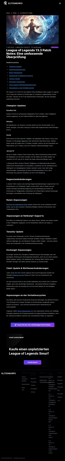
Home (8, 13)
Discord (33, 378)
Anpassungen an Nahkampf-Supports (21, 76)
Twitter (33, 385)
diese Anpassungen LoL (25, 311)
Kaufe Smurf (32, 362)
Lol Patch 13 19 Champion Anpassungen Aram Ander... (53, 447)
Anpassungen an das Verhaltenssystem (21, 88)
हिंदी (58, 390)
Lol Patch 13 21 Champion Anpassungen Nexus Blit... (53, 416)
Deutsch (60, 380)
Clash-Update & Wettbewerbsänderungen (22, 85)
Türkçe (59, 397)
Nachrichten (26, 384)
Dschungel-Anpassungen (17, 82)
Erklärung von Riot (18, 275)
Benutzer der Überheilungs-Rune (16, 204)
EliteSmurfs (8, 373)
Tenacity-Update (14, 79)
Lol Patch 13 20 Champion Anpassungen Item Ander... (53, 431)
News (15, 13)
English (59, 377)
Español (60, 383)
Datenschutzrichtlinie (46, 377)
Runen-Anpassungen (15, 73)
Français (60, 387)
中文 (58, 400)
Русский (60, 394)
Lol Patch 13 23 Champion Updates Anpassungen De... (53, 385)
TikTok (33, 392)
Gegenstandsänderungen (17, 69)
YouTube (33, 382)
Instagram (34, 389)
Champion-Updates (15, 66)
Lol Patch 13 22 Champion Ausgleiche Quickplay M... (52, 400)
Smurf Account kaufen (24, 379)
